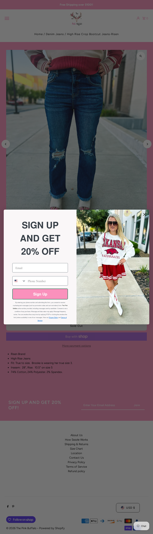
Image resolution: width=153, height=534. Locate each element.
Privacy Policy (53, 317)
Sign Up (40, 294)
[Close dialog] (144, 214)
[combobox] (19, 280)
